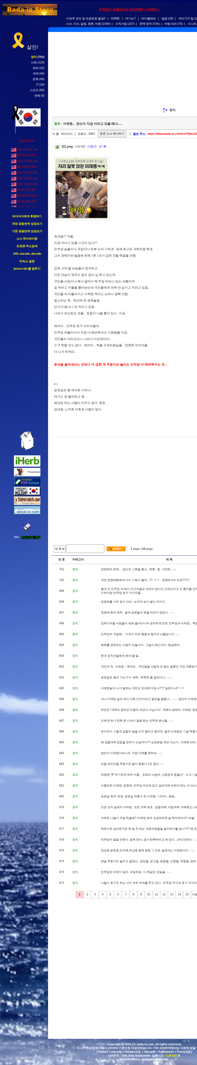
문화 (35, 79)
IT (37, 84)
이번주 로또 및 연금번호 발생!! (85, 18)
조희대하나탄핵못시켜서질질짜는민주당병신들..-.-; (137, 720)
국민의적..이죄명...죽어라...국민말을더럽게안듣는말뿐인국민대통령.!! (149, 666)
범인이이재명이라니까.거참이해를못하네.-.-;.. (132, 753)
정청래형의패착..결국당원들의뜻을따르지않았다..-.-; (137, 612)
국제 (35, 73)
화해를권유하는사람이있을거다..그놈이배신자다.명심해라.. (141, 645)
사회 (34, 62)
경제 (35, 68)
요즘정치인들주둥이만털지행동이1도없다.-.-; (132, 764)
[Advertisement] (27, 351)
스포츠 (34, 90)
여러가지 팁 (186, 18)
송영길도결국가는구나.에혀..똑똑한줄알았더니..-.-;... (137, 677)
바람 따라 (171, 23)
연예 (37, 95)
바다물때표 (149, 18)
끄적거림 (121, 23)
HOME (115, 18)
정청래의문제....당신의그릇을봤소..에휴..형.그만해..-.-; (138, 569)
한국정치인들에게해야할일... (121, 655)
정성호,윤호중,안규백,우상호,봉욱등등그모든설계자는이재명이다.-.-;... (148, 850)
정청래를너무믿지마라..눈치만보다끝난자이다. (133, 601)
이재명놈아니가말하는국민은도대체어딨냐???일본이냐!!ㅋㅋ (143, 688)
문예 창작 (146, 23)
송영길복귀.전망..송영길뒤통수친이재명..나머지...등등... (139, 796)
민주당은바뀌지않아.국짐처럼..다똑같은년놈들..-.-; (136, 872)
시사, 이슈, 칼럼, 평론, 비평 (83, 23)
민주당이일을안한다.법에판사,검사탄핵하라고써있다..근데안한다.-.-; (149, 839)
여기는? (130, 18)
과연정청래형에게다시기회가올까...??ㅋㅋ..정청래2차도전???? (145, 580)
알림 (164, 18)
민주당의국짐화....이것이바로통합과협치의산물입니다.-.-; (140, 634)
